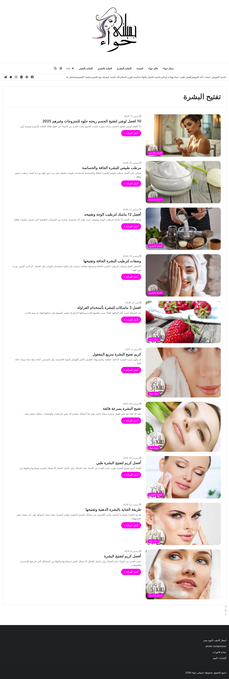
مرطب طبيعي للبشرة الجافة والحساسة (111, 168)
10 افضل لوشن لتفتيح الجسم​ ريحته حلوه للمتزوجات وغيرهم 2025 (91, 121)
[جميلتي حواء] (114, 29)
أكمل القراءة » (131, 133)
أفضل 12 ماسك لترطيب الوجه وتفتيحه (112, 214)
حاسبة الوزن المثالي (130, 77)
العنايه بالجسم (105, 68)
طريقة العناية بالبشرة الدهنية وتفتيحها (113, 509)
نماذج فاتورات (219, 652)
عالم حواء (153, 68)
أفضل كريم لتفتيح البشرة (122, 556)
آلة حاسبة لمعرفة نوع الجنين (106, 77)
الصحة (140, 68)
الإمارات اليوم (219, 657)
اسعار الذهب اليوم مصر (214, 640)
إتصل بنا (70, 77)
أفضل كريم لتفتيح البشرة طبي (118, 463)
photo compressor (216, 646)
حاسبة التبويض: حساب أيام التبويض (208, 77)
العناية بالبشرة (124, 68)
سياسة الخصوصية (83, 77)
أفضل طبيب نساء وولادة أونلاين (175, 77)
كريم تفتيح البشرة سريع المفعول (116, 354)
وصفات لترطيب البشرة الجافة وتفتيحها (112, 261)
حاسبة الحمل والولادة (150, 77)
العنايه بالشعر (86, 68)
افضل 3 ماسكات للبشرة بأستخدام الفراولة (109, 307)
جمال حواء (168, 68)
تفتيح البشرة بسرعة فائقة (122, 408)
